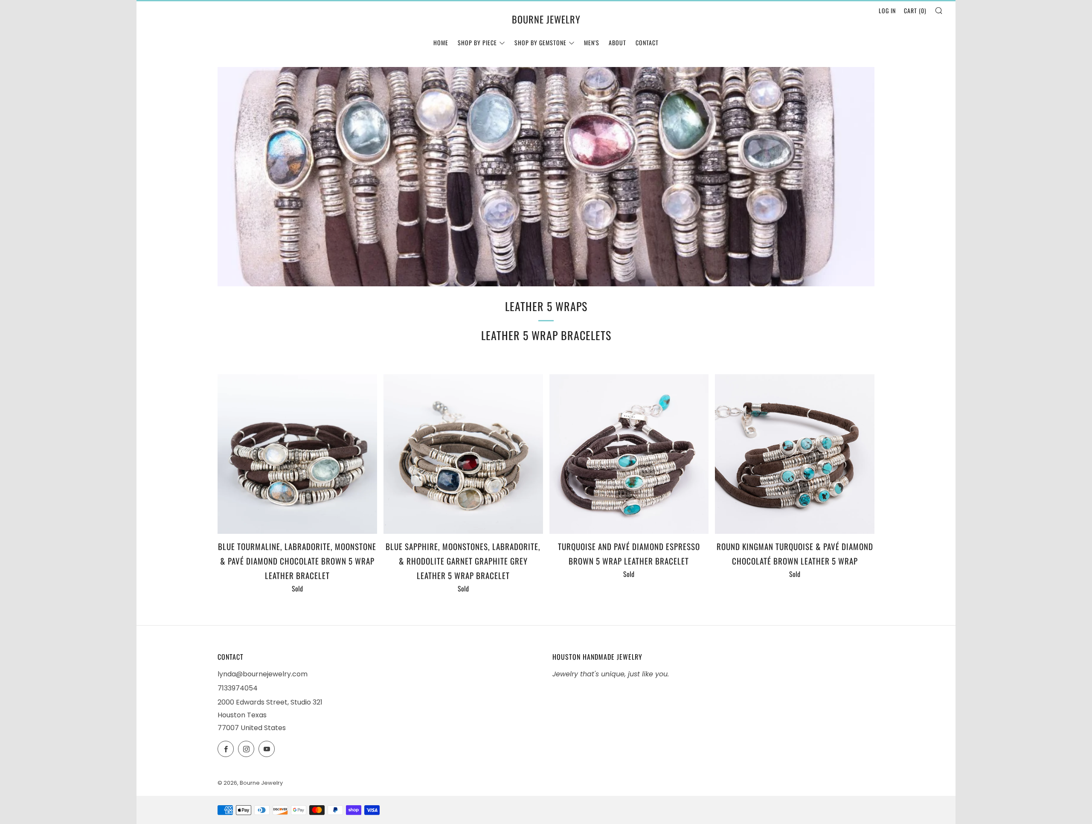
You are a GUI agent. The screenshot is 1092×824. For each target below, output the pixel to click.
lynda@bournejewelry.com (263, 674)
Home (440, 42)
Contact (647, 42)
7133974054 (238, 688)
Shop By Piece (477, 42)
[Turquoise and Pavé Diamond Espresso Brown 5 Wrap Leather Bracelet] (629, 454)
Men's (591, 42)
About (617, 42)
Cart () (915, 10)
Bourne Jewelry (546, 19)
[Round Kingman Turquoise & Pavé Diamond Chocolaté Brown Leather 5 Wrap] (794, 454)
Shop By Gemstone (540, 42)
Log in (887, 10)
